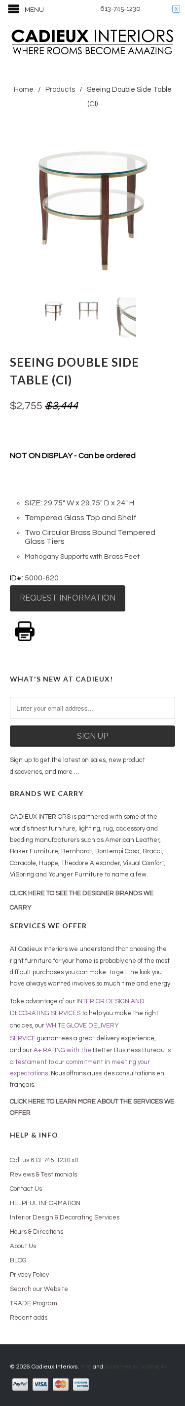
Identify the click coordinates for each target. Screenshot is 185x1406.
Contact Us (26, 1188)
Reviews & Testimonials (43, 1174)
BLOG (18, 1260)
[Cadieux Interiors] (92, 43)
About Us (23, 1246)
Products (60, 89)
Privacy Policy (29, 1274)
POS (85, 1367)
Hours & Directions (36, 1231)
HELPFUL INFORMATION (45, 1203)
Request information (67, 598)
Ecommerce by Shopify (136, 1367)
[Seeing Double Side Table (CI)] (92, 207)
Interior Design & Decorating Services (64, 1217)
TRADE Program (33, 1303)
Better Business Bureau (129, 1050)
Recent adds (28, 1317)
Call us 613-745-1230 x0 (44, 1160)
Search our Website (39, 1289)
